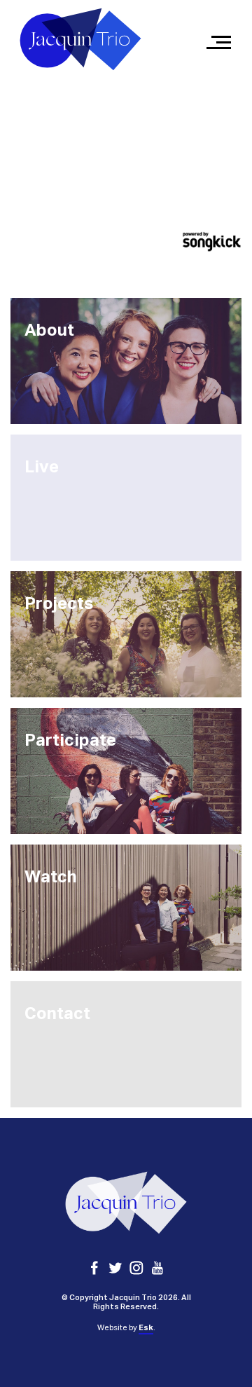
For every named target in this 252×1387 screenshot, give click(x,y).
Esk (146, 1328)
